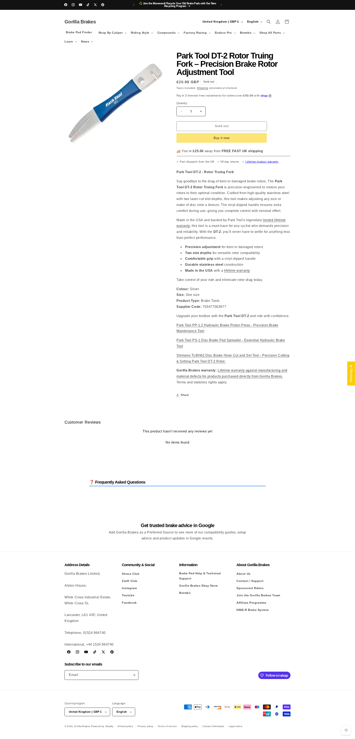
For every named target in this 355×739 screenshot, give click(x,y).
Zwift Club (129, 581)
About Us (243, 573)
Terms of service (167, 726)
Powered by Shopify (102, 726)
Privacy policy (145, 726)
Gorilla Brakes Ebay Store (198, 585)
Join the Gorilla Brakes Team (258, 595)
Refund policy (125, 726)
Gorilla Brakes (82, 726)
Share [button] (185, 395)
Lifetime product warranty (262, 161)
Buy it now (222, 138)
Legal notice (235, 726)
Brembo (185, 592)
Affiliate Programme (251, 602)
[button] (112, 32)
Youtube (128, 595)
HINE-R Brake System (252, 609)
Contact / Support (249, 581)
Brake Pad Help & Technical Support (200, 576)
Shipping (202, 88)
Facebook (129, 602)
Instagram (129, 588)
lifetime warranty (237, 270)
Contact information (213, 726)
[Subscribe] (133, 675)
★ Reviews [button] (351, 373)
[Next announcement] (221, 5)
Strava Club (130, 573)
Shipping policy (189, 726)
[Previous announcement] (133, 5)
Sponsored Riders (250, 588)
